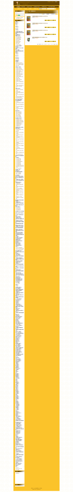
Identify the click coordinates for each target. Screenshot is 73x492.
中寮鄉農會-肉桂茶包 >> (18, 217)
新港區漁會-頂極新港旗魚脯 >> (19, 289)
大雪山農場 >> (17, 157)
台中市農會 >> (17, 409)
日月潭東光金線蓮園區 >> (18, 45)
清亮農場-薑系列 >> (18, 276)
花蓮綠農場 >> (17, 60)
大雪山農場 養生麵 (18, 164)
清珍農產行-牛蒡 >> (18, 169)
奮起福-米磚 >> (17, 314)
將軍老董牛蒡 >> (17, 170)
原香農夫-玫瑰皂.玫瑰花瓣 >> (19, 232)
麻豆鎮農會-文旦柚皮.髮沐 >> (19, 237)
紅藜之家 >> (17, 26)
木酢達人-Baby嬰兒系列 (19, 247)
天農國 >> (16, 21)
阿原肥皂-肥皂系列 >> (18, 216)
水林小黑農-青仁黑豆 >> (18, 335)
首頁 (18, 6)
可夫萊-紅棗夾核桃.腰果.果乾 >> (19, 333)
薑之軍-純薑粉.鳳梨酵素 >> (19, 99)
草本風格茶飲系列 (18, 38)
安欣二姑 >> (17, 55)
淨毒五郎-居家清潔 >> (18, 360)
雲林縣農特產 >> (17, 361)
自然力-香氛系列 (18, 114)
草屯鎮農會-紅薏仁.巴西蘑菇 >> (19, 179)
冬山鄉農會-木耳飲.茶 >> (18, 425)
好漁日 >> (16, 410)
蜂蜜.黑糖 (17, 131)
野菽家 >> (16, 379)
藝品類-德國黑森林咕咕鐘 (19, 154)
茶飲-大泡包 (17, 43)
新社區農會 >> (17, 403)
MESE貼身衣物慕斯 (18, 116)
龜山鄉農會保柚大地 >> (18, 422)
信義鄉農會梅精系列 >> (18, 182)
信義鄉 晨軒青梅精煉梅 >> (18, 290)
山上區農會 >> (17, 408)
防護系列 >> (17, 465)
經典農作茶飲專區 (18, 41)
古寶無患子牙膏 (18, 80)
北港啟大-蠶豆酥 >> (18, 346)
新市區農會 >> (17, 398)
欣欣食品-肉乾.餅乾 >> (18, 419)
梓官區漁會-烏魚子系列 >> (18, 427)
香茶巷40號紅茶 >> (18, 206)
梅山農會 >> (17, 395)
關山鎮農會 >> (17, 373)
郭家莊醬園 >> (17, 441)
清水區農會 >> (17, 393)
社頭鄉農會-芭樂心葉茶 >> (18, 437)
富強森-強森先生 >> (18, 128)
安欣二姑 (17, 56)
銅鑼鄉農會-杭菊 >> (18, 239)
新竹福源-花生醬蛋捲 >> (18, 348)
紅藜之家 (17, 27)
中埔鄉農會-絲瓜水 (44, 6)
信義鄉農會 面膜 (18, 183)
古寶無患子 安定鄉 (29, 6)
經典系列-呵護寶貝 (18, 115)
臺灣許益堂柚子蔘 (18, 36)
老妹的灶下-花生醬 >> (18, 331)
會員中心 (53, 1)
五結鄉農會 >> (17, 369)
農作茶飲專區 (18, 40)
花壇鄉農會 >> (17, 407)
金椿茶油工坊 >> (17, 293)
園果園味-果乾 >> (17, 341)
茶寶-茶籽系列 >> (17, 110)
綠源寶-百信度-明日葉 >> (18, 463)
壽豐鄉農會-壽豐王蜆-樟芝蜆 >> (19, 225)
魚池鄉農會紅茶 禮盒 (18, 119)
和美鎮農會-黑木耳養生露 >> (19, 220)
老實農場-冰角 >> (17, 449)
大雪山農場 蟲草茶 (18, 162)
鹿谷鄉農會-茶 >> (17, 253)
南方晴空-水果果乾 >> (18, 317)
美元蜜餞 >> (17, 385)
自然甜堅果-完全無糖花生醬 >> (19, 347)
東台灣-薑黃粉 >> (17, 175)
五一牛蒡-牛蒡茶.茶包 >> (18, 298)
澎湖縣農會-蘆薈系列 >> (18, 287)
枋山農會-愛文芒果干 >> (18, 424)
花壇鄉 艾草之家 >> (18, 88)
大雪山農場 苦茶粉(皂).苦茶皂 (20, 165)
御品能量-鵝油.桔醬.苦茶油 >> (19, 233)
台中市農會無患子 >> (18, 418)
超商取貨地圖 (23, 6)
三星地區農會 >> (17, 404)
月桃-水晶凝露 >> (17, 282)
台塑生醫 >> (17, 462)
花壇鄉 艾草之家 (19, 8)
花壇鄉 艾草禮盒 (18, 91)
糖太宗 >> (16, 435)
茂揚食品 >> (17, 384)
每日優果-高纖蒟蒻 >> (18, 359)
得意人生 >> (17, 311)
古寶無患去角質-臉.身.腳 (19, 74)
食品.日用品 (17, 469)
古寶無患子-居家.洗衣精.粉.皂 (20, 85)
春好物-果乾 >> (17, 357)
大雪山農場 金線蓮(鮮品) (19, 161)
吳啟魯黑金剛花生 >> (18, 304)
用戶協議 (41, 488)
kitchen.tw (17, 467)
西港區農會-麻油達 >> (18, 269)
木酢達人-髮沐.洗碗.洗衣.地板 (20, 248)
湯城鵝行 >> (17, 284)
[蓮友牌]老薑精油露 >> (18, 355)
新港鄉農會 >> (17, 397)
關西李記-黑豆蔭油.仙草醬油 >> (19, 176)
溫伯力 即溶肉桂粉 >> (18, 464)
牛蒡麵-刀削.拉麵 (18, 44)
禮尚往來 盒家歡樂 (18, 39)
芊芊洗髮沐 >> (17, 236)
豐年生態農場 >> (17, 457)
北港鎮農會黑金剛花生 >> (18, 245)
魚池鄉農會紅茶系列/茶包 (19, 120)
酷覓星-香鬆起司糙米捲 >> (18, 316)
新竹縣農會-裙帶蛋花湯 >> (18, 456)
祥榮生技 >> (17, 342)
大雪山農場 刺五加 (18, 160)
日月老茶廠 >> (17, 453)
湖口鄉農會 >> (17, 392)
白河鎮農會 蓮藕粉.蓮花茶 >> (19, 31)
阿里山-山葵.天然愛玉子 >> (19, 332)
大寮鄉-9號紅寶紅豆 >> (18, 416)
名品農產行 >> (17, 61)
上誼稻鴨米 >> (17, 383)
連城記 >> (16, 370)
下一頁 (51, 44)
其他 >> (16, 466)
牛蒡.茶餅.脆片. (18, 147)
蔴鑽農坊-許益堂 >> (18, 35)
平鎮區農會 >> (17, 366)
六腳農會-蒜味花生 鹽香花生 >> (19, 310)
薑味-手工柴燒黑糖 (18, 173)
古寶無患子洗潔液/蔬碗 (19, 86)
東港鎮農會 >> (17, 391)
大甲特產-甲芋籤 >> (18, 324)
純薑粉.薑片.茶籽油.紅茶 (19, 62)
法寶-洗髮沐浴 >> (17, 315)
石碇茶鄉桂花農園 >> (18, 423)
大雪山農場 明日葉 (18, 158)
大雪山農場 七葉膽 (18, 159)
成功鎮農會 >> (17, 406)
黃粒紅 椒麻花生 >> (18, 438)
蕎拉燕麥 (17, 30)
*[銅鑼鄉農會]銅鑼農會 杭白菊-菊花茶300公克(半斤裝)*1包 (40, 16)
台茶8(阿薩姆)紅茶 (18, 209)
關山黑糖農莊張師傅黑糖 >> (19, 171)
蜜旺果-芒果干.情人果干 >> (19, 448)
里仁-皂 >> (16, 356)
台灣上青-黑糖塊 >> (18, 344)
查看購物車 (49, 1)
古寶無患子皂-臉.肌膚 (19, 79)
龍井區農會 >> (17, 396)
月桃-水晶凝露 (18, 283)
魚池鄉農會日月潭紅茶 (37, 6)
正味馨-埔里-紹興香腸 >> (18, 440)
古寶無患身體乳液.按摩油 (19, 73)
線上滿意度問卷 (36, 488)
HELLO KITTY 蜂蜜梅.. (19, 188)
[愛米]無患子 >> (17, 326)
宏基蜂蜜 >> (17, 436)
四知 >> (16, 372)
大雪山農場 (25, 8)
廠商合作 (32, 488)
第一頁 (45, 44)
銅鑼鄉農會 (17, 473)
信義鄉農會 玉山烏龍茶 (19, 196)
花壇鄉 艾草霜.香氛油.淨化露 (20, 96)
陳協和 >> (16, 394)
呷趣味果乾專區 (18, 42)
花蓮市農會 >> (17, 309)
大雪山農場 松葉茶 (18, 163)
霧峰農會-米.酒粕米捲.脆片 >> (19, 229)
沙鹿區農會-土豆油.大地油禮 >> (19, 226)
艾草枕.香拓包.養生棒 (19, 97)
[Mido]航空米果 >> (17, 281)
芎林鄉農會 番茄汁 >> (18, 430)
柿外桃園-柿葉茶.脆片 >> (18, 238)
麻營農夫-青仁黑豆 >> (18, 336)
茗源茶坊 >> (17, 371)
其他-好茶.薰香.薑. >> (18, 288)
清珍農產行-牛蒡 (36, 8)
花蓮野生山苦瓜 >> (18, 308)
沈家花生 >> (17, 381)
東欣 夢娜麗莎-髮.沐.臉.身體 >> (19, 354)
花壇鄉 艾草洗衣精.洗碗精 (19, 98)
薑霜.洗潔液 (17, 65)
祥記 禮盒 (17, 101)
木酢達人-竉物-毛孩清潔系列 (19, 249)
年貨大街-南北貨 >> (18, 334)
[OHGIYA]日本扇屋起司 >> (19, 325)
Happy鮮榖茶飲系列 (18, 37)
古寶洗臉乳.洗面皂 (18, 75)
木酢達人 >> (17, 246)
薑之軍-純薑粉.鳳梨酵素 (52, 6)
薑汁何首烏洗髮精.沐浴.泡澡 (19, 63)
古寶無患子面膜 (18, 78)
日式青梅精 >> (17, 417)
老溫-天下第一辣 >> (18, 358)
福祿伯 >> (16, 380)
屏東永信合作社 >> (18, 368)
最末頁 (54, 44)
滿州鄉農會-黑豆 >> (18, 34)
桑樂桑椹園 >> (17, 367)
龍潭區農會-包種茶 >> (18, 343)
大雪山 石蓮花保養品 (18, 168)
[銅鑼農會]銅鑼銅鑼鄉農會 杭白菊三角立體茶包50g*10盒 (39, 37)
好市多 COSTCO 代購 (19, 468)
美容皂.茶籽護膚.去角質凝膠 (19, 64)
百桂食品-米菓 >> (17, 318)
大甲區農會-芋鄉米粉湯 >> (18, 305)
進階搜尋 (57, 8)
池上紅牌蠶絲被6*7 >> (18, 426)
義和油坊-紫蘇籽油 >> (18, 345)
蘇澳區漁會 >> (17, 382)
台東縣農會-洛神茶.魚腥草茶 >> (19, 292)
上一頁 (48, 44)
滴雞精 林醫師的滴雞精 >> (18, 439)
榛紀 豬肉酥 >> (17, 442)
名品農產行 (30, 8)
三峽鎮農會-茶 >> (17, 291)
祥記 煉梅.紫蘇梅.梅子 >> (18, 100)
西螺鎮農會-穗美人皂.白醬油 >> (19, 127)
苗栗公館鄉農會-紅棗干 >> (18, 250)
